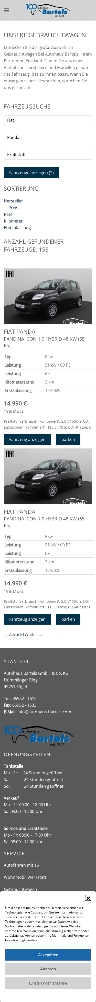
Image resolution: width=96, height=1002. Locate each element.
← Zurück (13, 634)
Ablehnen (48, 969)
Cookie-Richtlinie (28, 995)
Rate (8, 214)
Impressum (71, 995)
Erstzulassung (17, 227)
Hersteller (13, 201)
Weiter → (33, 634)
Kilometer (13, 221)
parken (68, 439)
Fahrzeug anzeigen (27, 439)
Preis (13, 207)
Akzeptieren (48, 955)
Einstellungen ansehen (48, 983)
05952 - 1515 (25, 698)
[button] (88, 897)
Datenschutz (52, 995)
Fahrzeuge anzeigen (31, 172)
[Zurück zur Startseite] (48, 10)
